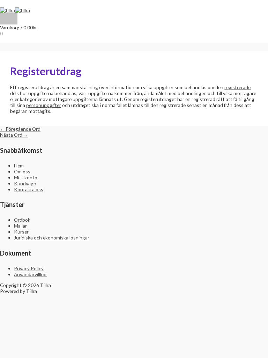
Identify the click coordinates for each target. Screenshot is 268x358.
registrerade (237, 87)
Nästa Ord (14, 135)
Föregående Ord (20, 129)
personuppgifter (43, 105)
